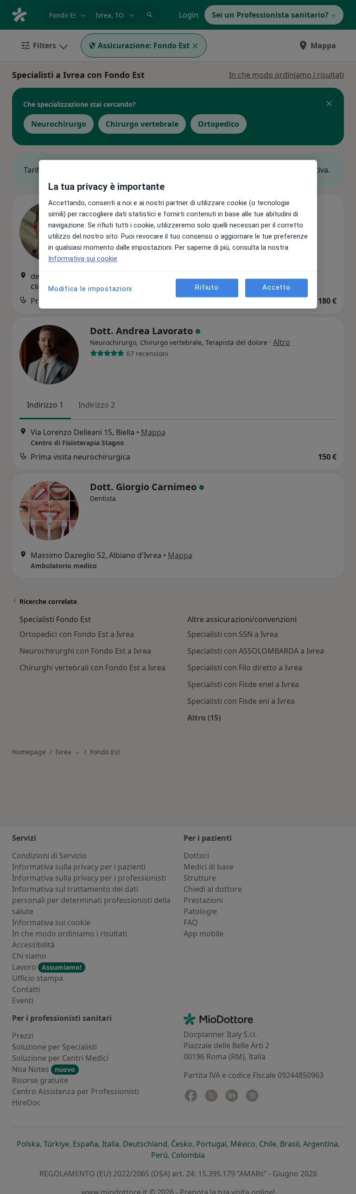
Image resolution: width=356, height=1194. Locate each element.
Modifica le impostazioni (90, 289)
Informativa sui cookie (82, 258)
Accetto (276, 288)
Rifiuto (206, 288)
